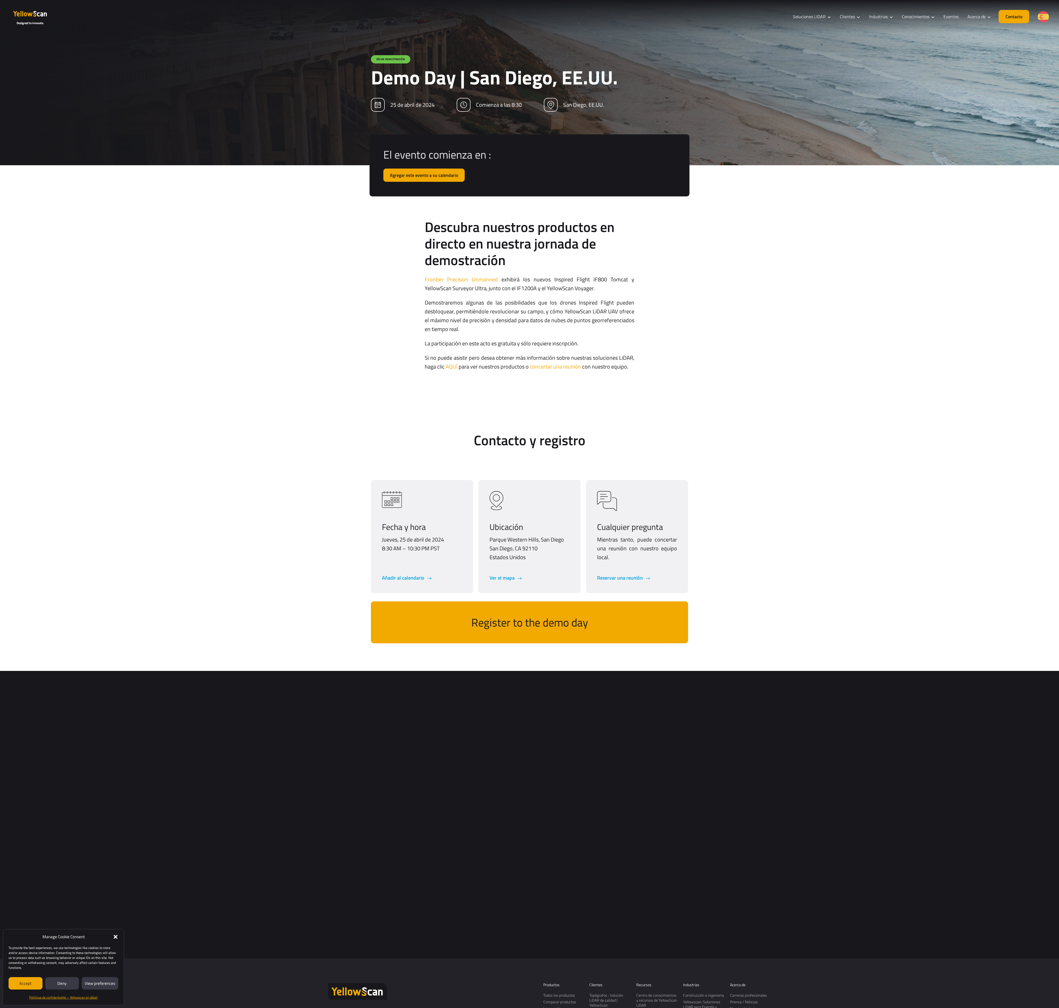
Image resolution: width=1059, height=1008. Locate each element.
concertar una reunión (555, 366)
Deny (61, 983)
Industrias (691, 984)
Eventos (951, 16)
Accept (25, 983)
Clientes (596, 984)
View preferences (100, 983)
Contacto (1013, 16)
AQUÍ (452, 366)
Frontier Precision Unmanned (461, 279)
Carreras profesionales (748, 995)
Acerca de (737, 984)
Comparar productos (559, 1002)
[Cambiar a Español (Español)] (1043, 16)
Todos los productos (559, 995)
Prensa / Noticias (744, 1002)
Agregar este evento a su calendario (424, 175)
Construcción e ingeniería (703, 995)
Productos (551, 984)
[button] (115, 937)
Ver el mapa (503, 578)
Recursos (643, 984)
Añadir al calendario (404, 578)
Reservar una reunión (620, 578)
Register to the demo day (529, 622)
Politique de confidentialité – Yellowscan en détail (63, 997)
